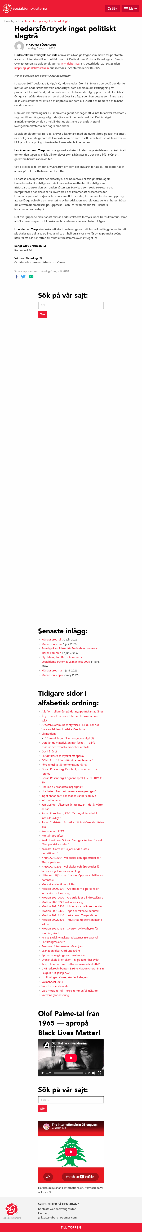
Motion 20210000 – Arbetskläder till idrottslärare (72, 897)
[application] (71, 1057)
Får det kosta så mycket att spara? (63, 756)
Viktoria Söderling (41, 45)
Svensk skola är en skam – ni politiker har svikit (70, 960)
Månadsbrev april (52, 675)
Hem (6, 21)
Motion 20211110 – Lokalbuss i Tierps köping (70, 915)
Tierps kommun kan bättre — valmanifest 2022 (71, 964)
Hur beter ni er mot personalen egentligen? (69, 791)
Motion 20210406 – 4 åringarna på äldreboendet (72, 906)
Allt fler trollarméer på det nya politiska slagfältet (72, 711)
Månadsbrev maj (52, 670)
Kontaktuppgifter (52, 835)
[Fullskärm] (99, 1073)
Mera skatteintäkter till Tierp (59, 884)
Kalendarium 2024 (53, 831)
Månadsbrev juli (51, 639)
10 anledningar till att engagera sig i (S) (69, 738)
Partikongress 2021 (54, 942)
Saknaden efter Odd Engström (61, 951)
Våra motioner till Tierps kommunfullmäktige (70, 990)
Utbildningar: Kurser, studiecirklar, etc (65, 977)
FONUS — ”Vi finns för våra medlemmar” (67, 760)
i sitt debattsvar (71, 63)
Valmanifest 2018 (52, 982)
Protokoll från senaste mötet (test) (63, 946)
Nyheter (16, 21)
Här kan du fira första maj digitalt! (62, 787)
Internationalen (51, 800)
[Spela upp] (42, 1073)
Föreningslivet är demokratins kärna (64, 764)
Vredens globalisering (55, 995)
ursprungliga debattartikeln (31, 68)
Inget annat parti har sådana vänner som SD (69, 796)
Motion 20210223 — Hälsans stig (62, 902)
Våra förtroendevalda (55, 986)
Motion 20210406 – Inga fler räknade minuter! (70, 911)
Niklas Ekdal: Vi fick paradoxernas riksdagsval (70, 937)
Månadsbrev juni (52, 644)
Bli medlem (49, 733)
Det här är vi (49, 751)
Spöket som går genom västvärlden (64, 955)
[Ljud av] (94, 1073)
